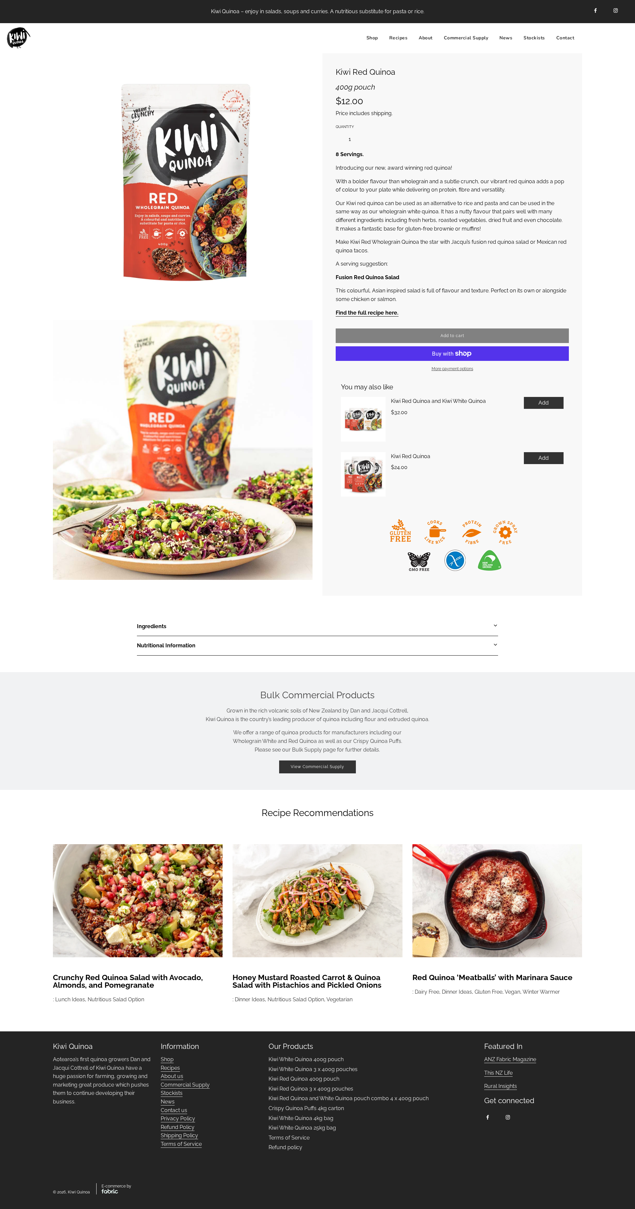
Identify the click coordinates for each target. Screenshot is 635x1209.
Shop (372, 37)
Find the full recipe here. (367, 313)
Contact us (174, 1110)
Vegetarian (339, 999)
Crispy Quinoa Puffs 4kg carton (306, 1108)
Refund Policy (177, 1127)
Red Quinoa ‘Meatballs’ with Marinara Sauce (492, 977)
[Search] (587, 38)
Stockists (534, 37)
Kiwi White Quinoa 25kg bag (302, 1128)
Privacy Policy (178, 1118)
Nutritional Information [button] (166, 645)
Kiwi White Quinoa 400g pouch (306, 1059)
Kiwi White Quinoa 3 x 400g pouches (313, 1069)
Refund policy (285, 1147)
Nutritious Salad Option (116, 999)
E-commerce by (116, 1186)
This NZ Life (498, 1073)
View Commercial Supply (317, 766)
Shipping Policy (179, 1135)
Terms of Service (181, 1144)
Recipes (170, 1068)
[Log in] (604, 38)
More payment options (452, 369)
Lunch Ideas (70, 999)
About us (172, 1076)
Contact (565, 37)
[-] (338, 139)
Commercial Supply (466, 37)
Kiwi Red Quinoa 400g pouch (304, 1079)
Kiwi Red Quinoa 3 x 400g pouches (311, 1089)
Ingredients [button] (151, 626)
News (505, 37)
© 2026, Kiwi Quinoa (71, 1192)
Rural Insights (500, 1086)
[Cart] (621, 38)
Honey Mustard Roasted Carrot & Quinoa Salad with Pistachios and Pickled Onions (307, 981)
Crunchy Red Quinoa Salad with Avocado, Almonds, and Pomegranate (128, 981)
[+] (361, 139)
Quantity (345, 127)
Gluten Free (488, 992)
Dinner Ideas (250, 999)
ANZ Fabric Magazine (510, 1059)
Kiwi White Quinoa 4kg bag (301, 1118)
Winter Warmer (541, 992)
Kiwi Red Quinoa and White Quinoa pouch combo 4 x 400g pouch (349, 1098)
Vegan (512, 992)
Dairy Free (427, 992)
